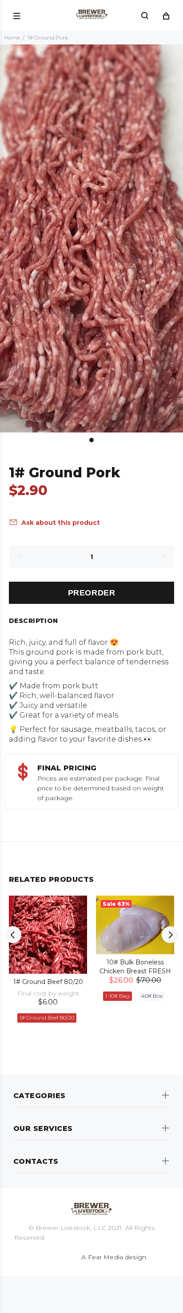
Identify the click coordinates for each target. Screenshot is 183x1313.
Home (12, 37)
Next (170, 934)
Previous (12, 934)
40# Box (152, 995)
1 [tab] (91, 440)
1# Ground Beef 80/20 (48, 982)
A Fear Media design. (113, 1257)
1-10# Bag (117, 995)
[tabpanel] (91, 238)
